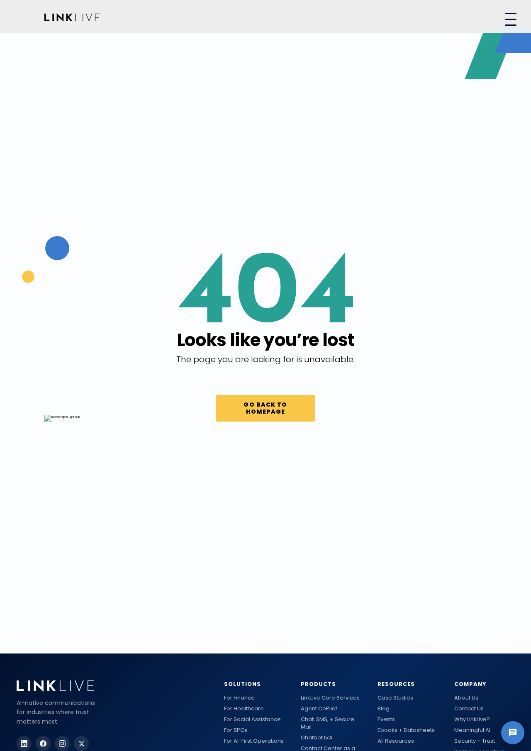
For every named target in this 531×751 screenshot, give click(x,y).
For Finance (239, 698)
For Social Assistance (252, 719)
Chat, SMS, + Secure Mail (327, 723)
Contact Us (469, 708)
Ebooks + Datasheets (406, 730)
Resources (396, 684)
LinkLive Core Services (330, 698)
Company (470, 684)
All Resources (396, 741)
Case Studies (395, 698)
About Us (466, 698)
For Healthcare (244, 708)
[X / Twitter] (81, 743)
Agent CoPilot (319, 708)
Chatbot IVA (317, 737)
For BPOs (236, 730)
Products (318, 684)
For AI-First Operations (254, 741)
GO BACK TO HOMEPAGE (265, 408)
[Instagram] (62, 743)
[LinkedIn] (24, 743)
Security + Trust (474, 741)
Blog (384, 708)
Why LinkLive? (472, 719)
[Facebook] (43, 743)
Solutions (242, 684)
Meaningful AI (472, 730)
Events (386, 719)
